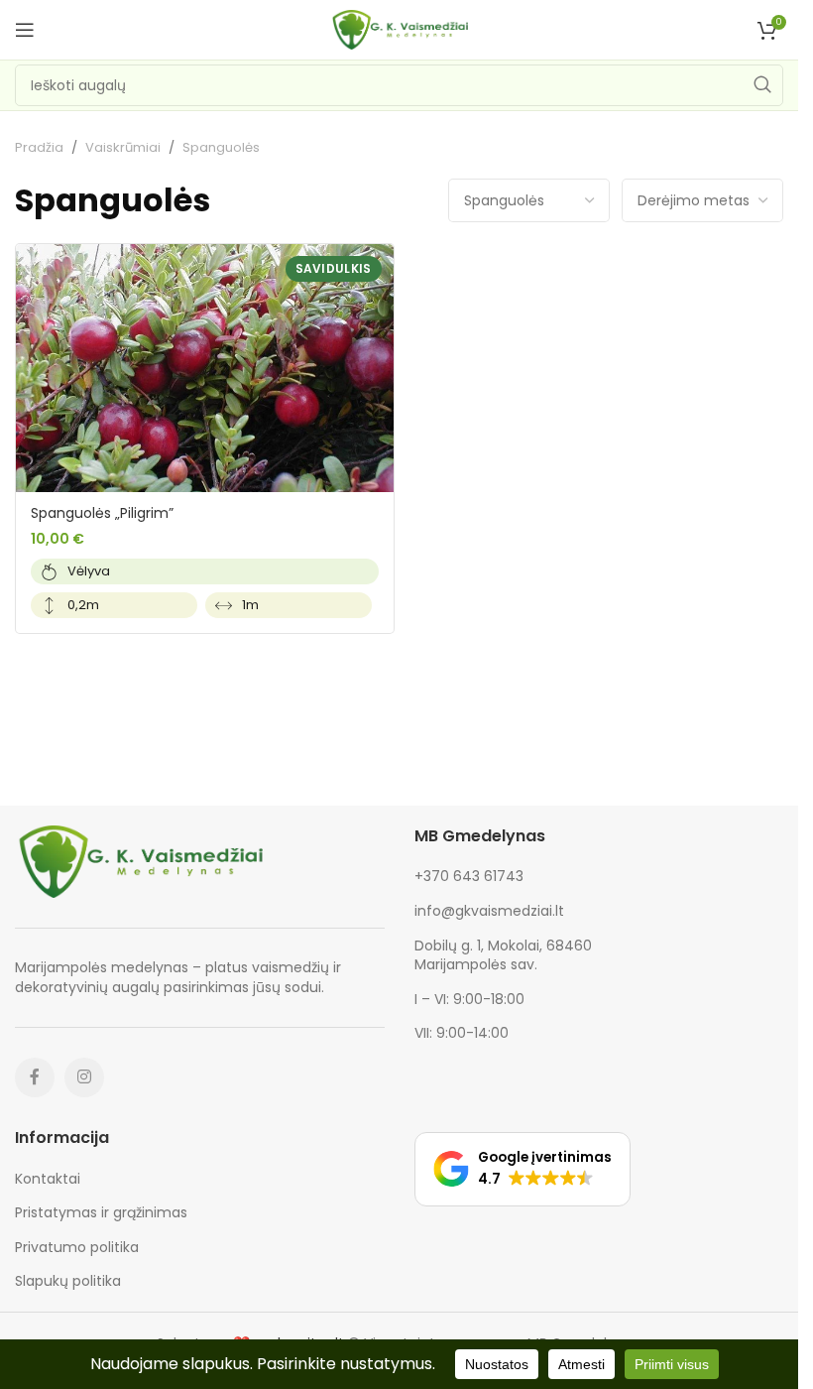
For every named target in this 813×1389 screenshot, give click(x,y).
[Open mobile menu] (25, 30)
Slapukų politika (68, 1281)
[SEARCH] (762, 85)
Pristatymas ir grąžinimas (101, 1212)
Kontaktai (47, 1179)
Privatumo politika (77, 1247)
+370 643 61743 (468, 876)
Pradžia (39, 147)
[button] (522, 1169)
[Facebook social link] (35, 1077)
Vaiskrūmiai (123, 147)
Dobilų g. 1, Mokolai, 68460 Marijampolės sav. (503, 955)
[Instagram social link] (84, 1077)
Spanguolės (112, 200)
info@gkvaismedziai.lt (489, 911)
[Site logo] (399, 29)
